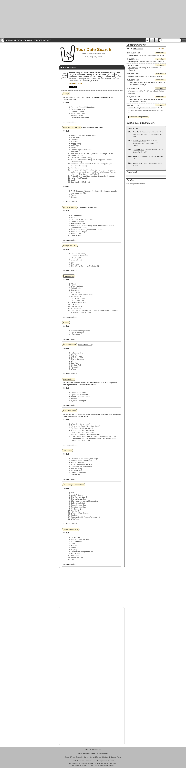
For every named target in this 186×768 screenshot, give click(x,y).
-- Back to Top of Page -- (93, 749)
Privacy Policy (116, 757)
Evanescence (68, 276)
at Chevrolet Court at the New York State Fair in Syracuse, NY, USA (148, 134)
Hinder (66, 323)
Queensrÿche (68, 379)
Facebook (99, 753)
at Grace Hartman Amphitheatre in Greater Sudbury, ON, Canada (146, 143)
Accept (66, 94)
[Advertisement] (93, 19)
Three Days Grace (70, 529)
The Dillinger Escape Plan (73, 485)
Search (9, 40)
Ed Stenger (100, 761)
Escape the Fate (69, 246)
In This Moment (69, 345)
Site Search (106, 757)
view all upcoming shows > (138, 117)
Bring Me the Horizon (71, 127)
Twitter (106, 753)
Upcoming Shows (82, 757)
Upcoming (28, 40)
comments (77, 83)
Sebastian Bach (69, 411)
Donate (47, 40)
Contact (38, 40)
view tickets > (161, 53)
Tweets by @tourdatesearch (135, 184)
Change (161, 49)
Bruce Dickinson (69, 207)
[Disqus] (91, 641)
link (70, 83)
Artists (18, 40)
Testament (67, 450)
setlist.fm (74, 122)
